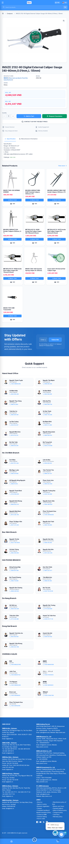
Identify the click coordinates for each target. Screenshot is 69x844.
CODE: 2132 (12, 157)
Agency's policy (42, 804)
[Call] (34, 841)
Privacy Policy (49, 345)
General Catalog (42, 816)
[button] (34, 40)
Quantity (4, 113)
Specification (11, 139)
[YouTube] (40, 822)
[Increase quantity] (13, 116)
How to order (41, 818)
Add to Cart (30, 116)
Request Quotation (55, 116)
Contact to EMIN (42, 814)
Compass (10, 13)
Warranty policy (57, 816)
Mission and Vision (58, 806)
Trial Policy (56, 814)
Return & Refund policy (60, 810)
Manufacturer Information (29, 139)
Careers (39, 808)
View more (61, 165)
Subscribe (55, 340)
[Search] (65, 7)
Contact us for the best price (35, 121)
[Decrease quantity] (4, 116)
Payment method (58, 808)
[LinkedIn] (47, 822)
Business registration (43, 806)
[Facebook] (37, 822)
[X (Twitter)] (44, 822)
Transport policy (58, 812)
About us (39, 802)
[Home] (3, 13)
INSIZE (6, 78)
